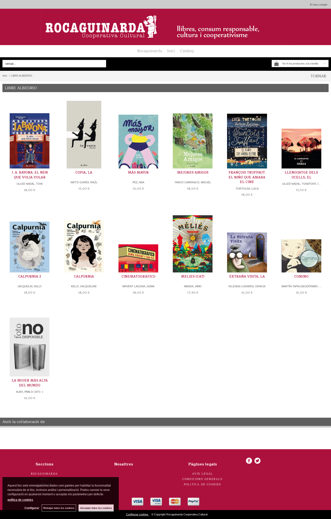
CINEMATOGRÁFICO (138, 276)
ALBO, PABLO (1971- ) (29, 391)
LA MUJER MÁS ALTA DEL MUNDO (30, 383)
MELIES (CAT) (192, 276)
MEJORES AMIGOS (192, 172)
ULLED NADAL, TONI (30, 183)
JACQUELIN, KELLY (29, 286)
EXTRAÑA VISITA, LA (247, 276)
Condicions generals (202, 479)
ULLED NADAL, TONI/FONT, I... (301, 183)
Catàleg (187, 51)
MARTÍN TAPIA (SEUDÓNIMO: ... (301, 286)
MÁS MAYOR (138, 172)
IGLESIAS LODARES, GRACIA (247, 286)
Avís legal (202, 473)
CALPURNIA (84, 276)
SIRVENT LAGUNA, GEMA (138, 286)
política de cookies (20, 500)
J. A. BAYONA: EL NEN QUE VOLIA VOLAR (30, 175)
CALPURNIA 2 (29, 276)
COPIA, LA (83, 172)
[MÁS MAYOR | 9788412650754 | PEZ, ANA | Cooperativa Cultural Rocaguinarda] (138, 134)
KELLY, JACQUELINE (84, 286)
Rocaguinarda (149, 51)
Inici (171, 51)
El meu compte (318, 4)
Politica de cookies (202, 484)
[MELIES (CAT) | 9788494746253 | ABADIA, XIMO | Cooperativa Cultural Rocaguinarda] (193, 238)
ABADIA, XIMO (193, 286)
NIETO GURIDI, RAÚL (84, 182)
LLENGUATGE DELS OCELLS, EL (301, 175)
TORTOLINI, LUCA (247, 188)
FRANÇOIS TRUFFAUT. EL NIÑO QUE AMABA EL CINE (247, 177)
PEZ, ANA (138, 182)
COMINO (301, 276)
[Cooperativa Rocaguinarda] (165, 27)
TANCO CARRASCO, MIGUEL (192, 182)
